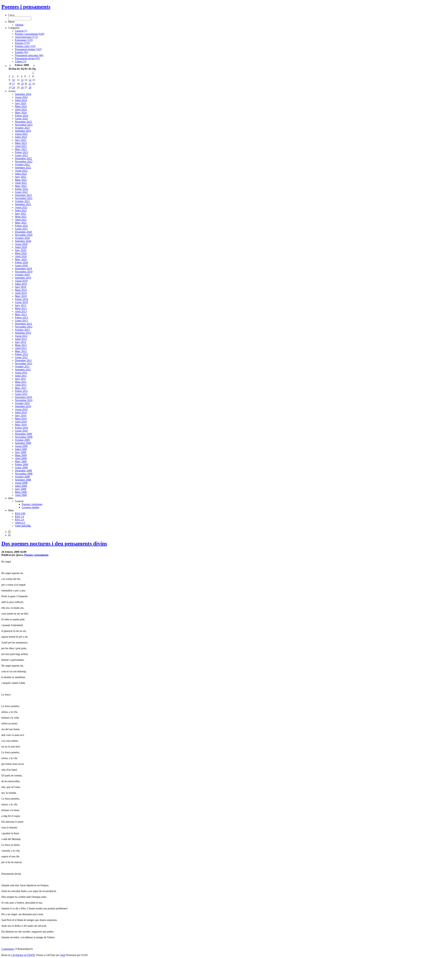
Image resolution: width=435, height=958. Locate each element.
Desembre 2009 (23, 433)
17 (13, 83)
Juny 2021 (20, 213)
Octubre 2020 (22, 238)
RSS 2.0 (19, 519)
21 (30, 83)
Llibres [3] (20, 61)
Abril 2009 (21, 458)
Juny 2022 (20, 176)
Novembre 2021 (23, 198)
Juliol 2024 (21, 100)
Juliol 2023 (21, 137)
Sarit (62, 955)
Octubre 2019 (22, 274)
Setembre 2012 (23, 332)
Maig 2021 (21, 216)
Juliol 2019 (21, 283)
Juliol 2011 (21, 375)
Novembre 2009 (23, 436)
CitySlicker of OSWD (23, 955)
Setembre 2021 (23, 204)
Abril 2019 (21, 293)
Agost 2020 (21, 244)
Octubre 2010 (22, 403)
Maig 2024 (21, 106)
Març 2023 (21, 149)
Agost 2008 (21, 482)
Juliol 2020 (21, 247)
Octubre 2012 (22, 329)
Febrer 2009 (21, 464)
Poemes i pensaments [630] (29, 33)
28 (30, 87)
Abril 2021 (21, 219)
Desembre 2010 (23, 397)
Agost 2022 (21, 170)
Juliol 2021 (21, 210)
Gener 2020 (21, 265)
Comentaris (7, 948)
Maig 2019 (21, 290)
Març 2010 (21, 424)
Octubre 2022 (22, 164)
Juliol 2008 (21, 485)
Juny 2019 (20, 286)
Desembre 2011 (23, 360)
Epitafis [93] (21, 52)
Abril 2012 (21, 348)
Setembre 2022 (23, 167)
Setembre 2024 (23, 94)
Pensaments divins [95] (27, 58)
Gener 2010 (21, 430)
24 (13, 87)
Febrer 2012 (21, 354)
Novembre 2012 (23, 326)
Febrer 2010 (21, 427)
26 (22, 87)
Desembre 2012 (23, 323)
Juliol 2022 (21, 173)
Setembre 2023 (23, 130)
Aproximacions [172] (26, 37)
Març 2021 (21, 222)
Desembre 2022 (23, 158)
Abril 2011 (21, 384)
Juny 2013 (20, 305)
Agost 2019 (21, 280)
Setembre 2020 (23, 241)
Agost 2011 (21, 372)
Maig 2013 (21, 308)
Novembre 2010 (23, 400)
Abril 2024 (21, 109)
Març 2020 (21, 259)
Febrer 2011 (21, 391)
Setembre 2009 (23, 443)
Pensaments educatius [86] (29, 55)
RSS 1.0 (19, 516)
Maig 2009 (21, 455)
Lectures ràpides (30, 507)
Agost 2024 (21, 97)
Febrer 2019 (21, 299)
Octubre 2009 (22, 440)
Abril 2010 (21, 421)
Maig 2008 (21, 492)
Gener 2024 (21, 118)
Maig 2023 (21, 143)
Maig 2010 (21, 418)
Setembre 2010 (23, 406)
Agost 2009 (21, 446)
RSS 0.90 (20, 513)
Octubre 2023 (22, 127)
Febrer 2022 (21, 189)
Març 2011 (21, 387)
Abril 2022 (21, 182)
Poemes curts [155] (25, 46)
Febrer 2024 (21, 115)
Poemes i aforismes (32, 504)
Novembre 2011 (23, 363)
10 (13, 80)
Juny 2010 (20, 415)
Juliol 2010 (21, 412)
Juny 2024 (20, 103)
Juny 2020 (20, 250)
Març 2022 (21, 185)
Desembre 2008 (23, 470)
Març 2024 (21, 112)
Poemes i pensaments (25, 7)
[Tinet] (9, 535)
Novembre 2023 (23, 124)
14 (30, 80)
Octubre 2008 (22, 476)
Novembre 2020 (23, 234)
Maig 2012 (21, 345)
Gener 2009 (21, 467)
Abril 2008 (21, 495)
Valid (23, 525)
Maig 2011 (21, 381)
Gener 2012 (21, 357)
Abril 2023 (21, 146)
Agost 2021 (21, 207)
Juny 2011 (20, 378)
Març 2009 (21, 461)
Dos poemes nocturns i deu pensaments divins (54, 543)
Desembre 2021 (23, 195)
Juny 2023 (20, 140)
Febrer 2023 (21, 152)
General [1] (21, 30)
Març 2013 (21, 314)
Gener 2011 (21, 394)
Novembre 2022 (23, 161)
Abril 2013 (21, 311)
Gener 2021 (21, 228)
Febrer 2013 (21, 317)
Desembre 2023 (23, 121)
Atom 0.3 (20, 522)
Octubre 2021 (22, 201)
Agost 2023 (21, 133)
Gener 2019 (21, 302)
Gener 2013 (21, 320)
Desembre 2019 (23, 268)
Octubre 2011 (22, 366)
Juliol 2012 (21, 339)
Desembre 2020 (23, 231)
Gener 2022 (21, 192)
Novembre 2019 (23, 271)
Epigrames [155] (24, 40)
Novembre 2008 (23, 473)
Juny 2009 (20, 452)
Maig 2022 (21, 179)
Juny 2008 (20, 489)
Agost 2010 (21, 409)
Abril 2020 (21, 256)
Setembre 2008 (23, 479)
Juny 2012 (20, 342)
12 (22, 80)
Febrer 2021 (21, 225)
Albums (19, 24)
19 (22, 83)
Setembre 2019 (23, 277)
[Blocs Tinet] (9, 531)
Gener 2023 (21, 155)
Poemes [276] (22, 43)
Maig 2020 (21, 253)
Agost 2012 (21, 335)
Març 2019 (21, 296)
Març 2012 (21, 351)
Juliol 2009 (21, 449)
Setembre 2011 (23, 369)
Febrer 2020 (21, 262)
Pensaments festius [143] (28, 49)
